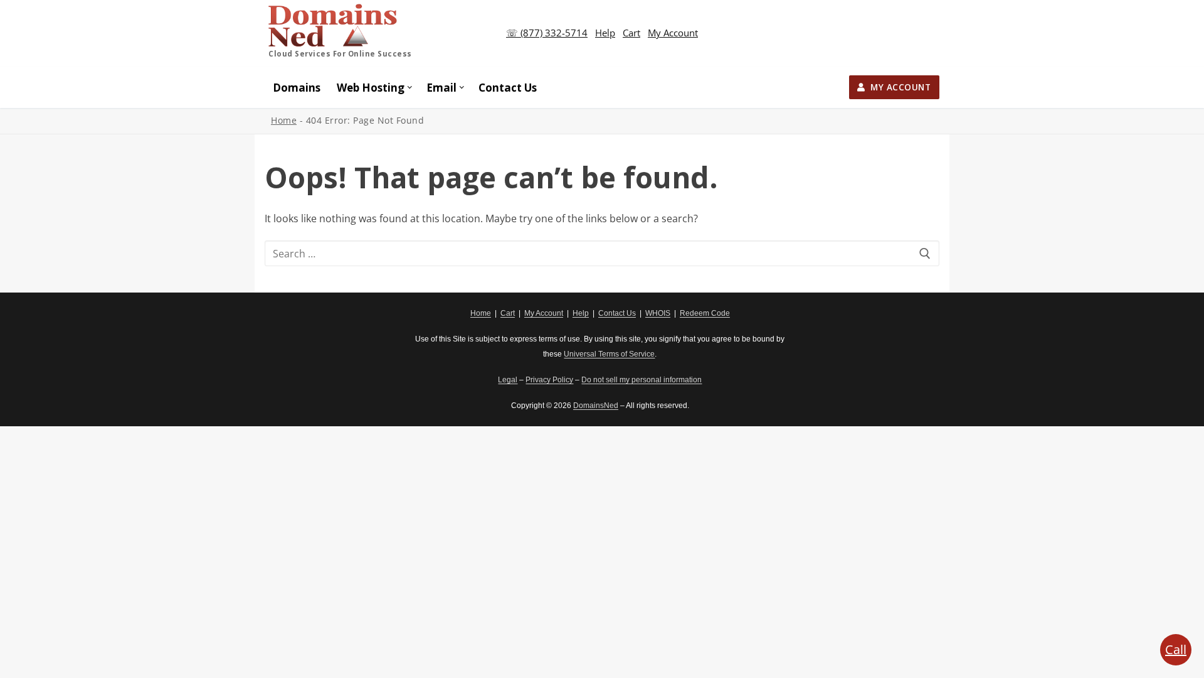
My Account (673, 32)
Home (284, 120)
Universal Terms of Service (609, 354)
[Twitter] (294, 320)
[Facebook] (274, 320)
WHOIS (657, 313)
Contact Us (617, 313)
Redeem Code (705, 313)
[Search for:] (602, 253)
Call (1175, 649)
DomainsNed (595, 405)
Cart (631, 32)
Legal (507, 379)
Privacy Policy (549, 379)
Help (605, 32)
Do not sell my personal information (641, 379)
